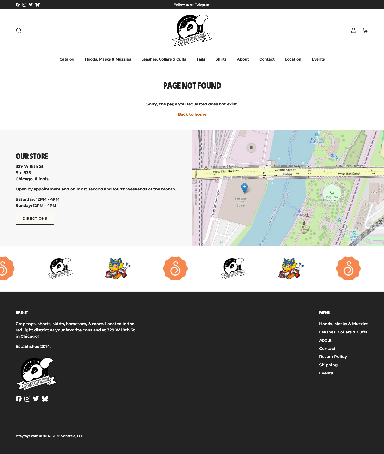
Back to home (192, 114)
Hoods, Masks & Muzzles (108, 59)
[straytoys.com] (192, 30)
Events (318, 59)
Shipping (328, 364)
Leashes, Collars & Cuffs (163, 59)
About (243, 59)
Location (293, 59)
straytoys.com (27, 436)
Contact (267, 59)
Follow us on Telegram (192, 5)
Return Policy (333, 356)
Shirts (221, 59)
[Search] (19, 30)
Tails (200, 59)
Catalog (67, 59)
